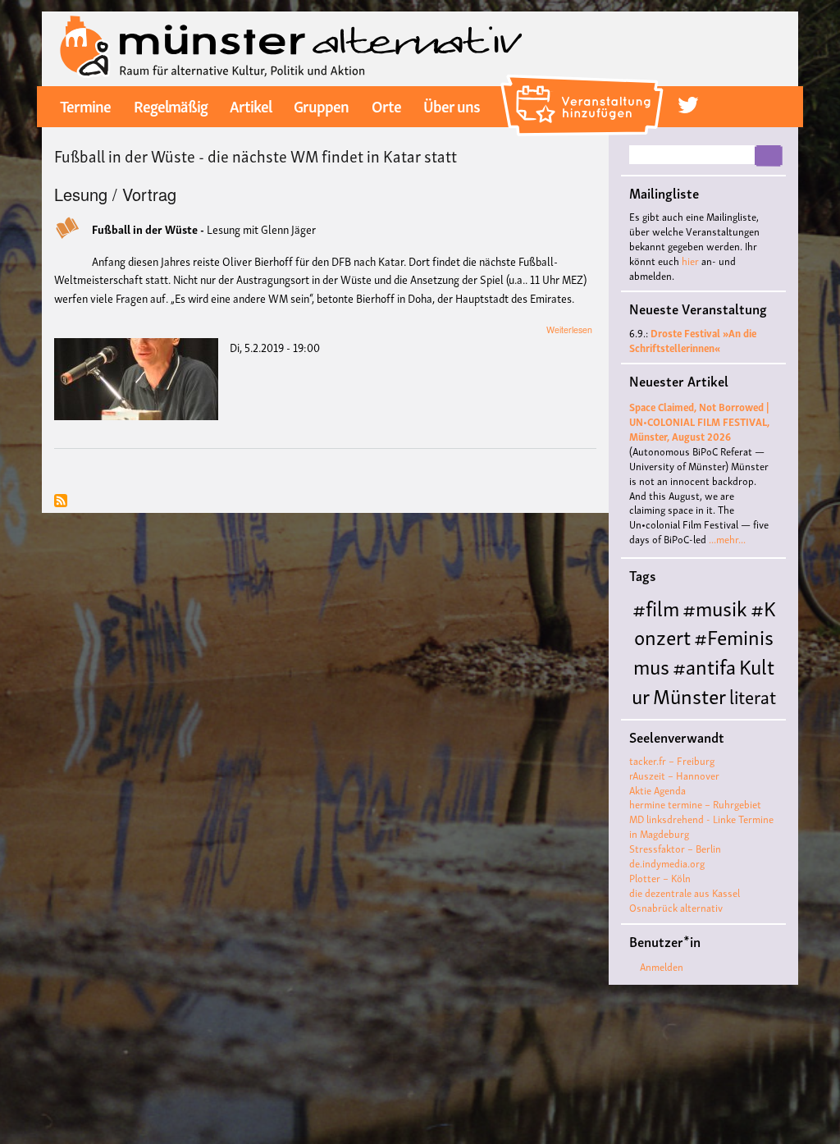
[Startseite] (291, 46)
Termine (85, 105)
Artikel (251, 105)
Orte (386, 105)
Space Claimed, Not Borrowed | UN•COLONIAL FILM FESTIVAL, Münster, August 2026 (699, 421)
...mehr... (727, 538)
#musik (714, 607)
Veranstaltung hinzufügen (584, 80)
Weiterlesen (569, 329)
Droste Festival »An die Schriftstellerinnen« (692, 340)
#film (655, 607)
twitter (687, 105)
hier (690, 260)
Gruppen (321, 105)
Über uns (451, 105)
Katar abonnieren (60, 502)
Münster (689, 695)
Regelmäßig (171, 105)
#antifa (704, 665)
